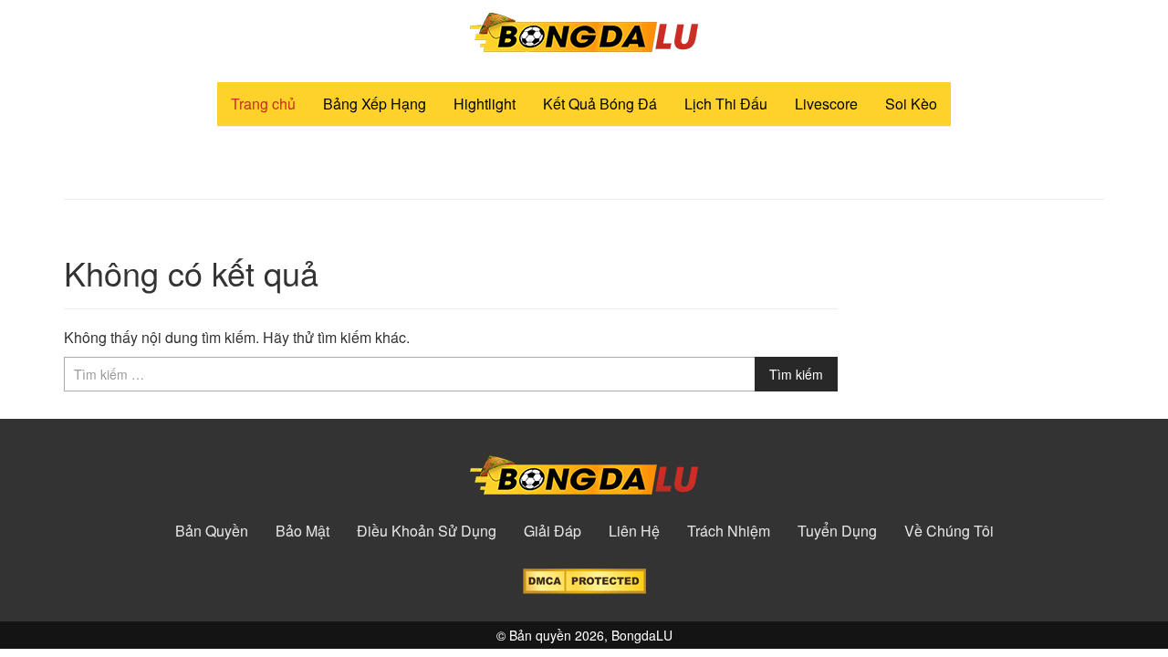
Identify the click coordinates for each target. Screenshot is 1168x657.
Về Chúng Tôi (949, 531)
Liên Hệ (634, 531)
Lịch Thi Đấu (725, 103)
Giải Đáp (552, 531)
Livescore (826, 103)
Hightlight (485, 103)
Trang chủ (263, 103)
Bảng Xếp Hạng (374, 103)
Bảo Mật (302, 531)
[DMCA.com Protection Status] (584, 578)
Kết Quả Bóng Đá (600, 103)
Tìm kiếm (796, 374)
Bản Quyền (211, 531)
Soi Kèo (911, 103)
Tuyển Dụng (837, 531)
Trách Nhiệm (728, 531)
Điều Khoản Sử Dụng (426, 531)
